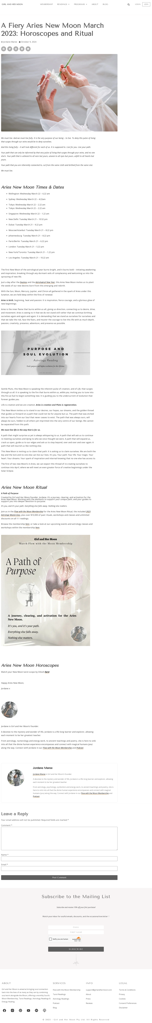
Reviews (89, 1003)
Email (4, 865)
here (27, 524)
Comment (6, 825)
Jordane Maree (39, 774)
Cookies (122, 999)
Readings (62, 4)
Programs (79, 4)
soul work (6, 995)
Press (88, 999)
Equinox (23, 282)
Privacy (122, 994)
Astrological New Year (45, 282)
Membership (46, 4)
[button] (3, 48)
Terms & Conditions (127, 990)
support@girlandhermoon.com (99, 990)
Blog (105, 4)
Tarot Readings (25, 998)
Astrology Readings (41, 998)
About (95, 4)
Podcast (79, 747)
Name (4, 855)
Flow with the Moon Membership (28, 511)
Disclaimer (123, 1007)
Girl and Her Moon (12, 4)
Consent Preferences (128, 1003)
